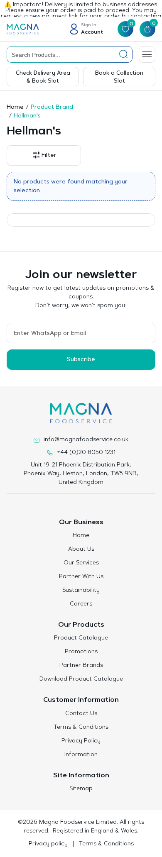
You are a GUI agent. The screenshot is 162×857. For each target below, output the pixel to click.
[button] (44, 155)
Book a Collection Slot (119, 77)
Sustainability (81, 590)
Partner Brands (81, 666)
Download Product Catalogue (81, 679)
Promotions (81, 652)
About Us (81, 549)
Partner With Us (81, 577)
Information (81, 755)
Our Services (81, 563)
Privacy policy (48, 844)
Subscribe (81, 360)
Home (15, 107)
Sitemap (81, 789)
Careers (81, 604)
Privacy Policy (81, 741)
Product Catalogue (81, 638)
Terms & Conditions (81, 727)
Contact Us (81, 714)
